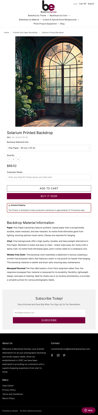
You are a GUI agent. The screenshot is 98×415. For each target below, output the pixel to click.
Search (91, 3)
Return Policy (8, 398)
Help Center (8, 385)
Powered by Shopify (10, 411)
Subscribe (49, 320)
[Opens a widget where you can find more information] (88, 410)
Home (6, 32)
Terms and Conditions (12, 394)
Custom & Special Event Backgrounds (60, 19)
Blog (62, 23)
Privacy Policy (9, 390)
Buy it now (49, 196)
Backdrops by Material (29, 19)
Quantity (10, 155)
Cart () (82, 3)
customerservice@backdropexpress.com (70, 349)
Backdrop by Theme (37, 15)
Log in (75, 4)
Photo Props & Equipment (45, 23)
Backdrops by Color (59, 15)
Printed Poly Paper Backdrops (25, 32)
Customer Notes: (15, 172)
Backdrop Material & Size (18, 142)
